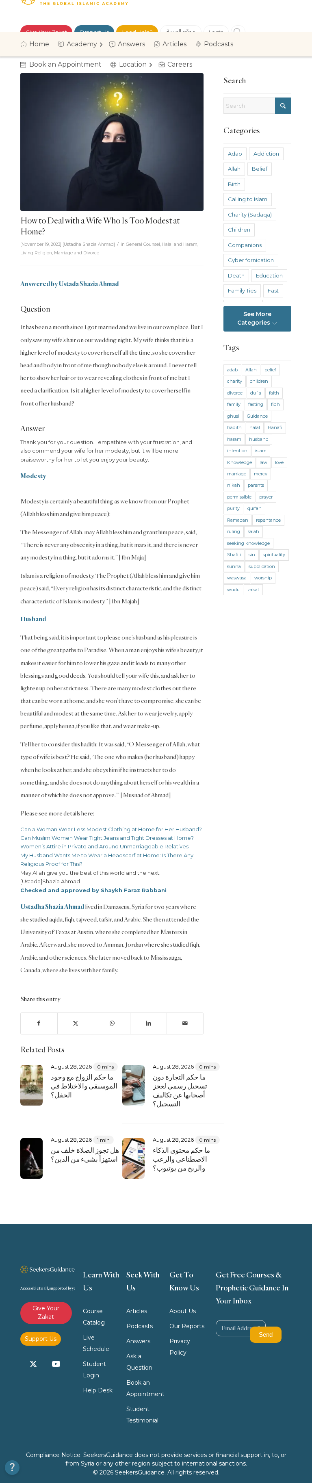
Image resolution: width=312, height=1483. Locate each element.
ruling (233, 531)
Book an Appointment (145, 1388)
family (233, 404)
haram (234, 439)
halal (254, 427)
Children (239, 229)
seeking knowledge (248, 543)
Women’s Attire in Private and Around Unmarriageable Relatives (104, 846)
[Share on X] (76, 1023)
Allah (234, 168)
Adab (235, 153)
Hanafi (275, 427)
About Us (182, 1311)
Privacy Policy (179, 1347)
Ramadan (237, 520)
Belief (259, 168)
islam (260, 450)
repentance (268, 520)
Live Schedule (96, 1343)
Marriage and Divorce (76, 253)
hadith (234, 427)
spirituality (274, 554)
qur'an (254, 508)
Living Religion (36, 253)
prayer (266, 497)
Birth (234, 184)
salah (253, 531)
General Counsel (143, 244)
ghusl (233, 416)
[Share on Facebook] (39, 1023)
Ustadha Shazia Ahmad (89, 244)
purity (233, 508)
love (279, 462)
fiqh (275, 404)
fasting (255, 404)
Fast (273, 290)
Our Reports (186, 1326)
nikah (233, 485)
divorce (235, 393)
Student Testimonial (142, 1414)
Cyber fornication (251, 260)
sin (252, 554)
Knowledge (239, 462)
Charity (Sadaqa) (250, 214)
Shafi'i (234, 554)
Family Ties (242, 290)
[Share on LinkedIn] (148, 1023)
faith (274, 393)
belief (270, 370)
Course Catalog (94, 1316)
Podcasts (139, 1326)
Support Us (40, 1338)
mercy (260, 474)
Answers (138, 1341)
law (263, 462)
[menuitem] (37, 44)
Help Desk (98, 1390)
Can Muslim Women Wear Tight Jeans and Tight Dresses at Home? (107, 838)
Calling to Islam (247, 199)
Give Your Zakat (45, 1312)
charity (234, 381)
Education (269, 275)
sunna (234, 566)
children (259, 381)
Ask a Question (139, 1362)
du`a (255, 393)
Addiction (266, 153)
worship (263, 578)
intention (237, 450)
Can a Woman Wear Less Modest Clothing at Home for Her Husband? (111, 829)
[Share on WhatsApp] (112, 1023)
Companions (245, 245)
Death (236, 275)
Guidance (257, 416)
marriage (236, 474)
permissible (239, 497)
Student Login (94, 1369)
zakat (253, 589)
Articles (136, 1311)
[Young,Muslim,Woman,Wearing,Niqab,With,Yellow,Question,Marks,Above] (112, 142)
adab (232, 370)
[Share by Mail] (185, 1023)
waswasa (237, 578)
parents (256, 485)
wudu (233, 589)
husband (259, 439)
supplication (262, 566)
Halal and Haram (179, 244)
